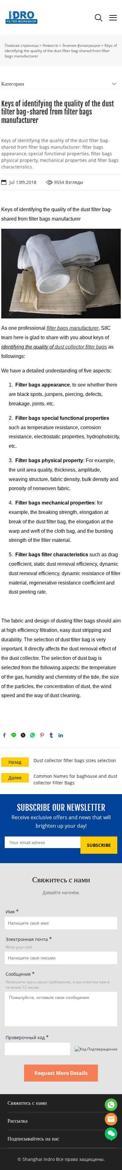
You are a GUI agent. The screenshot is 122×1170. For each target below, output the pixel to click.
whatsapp (32, 735)
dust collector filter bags (81, 347)
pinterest (42, 735)
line (14, 735)
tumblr (51, 735)
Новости (50, 45)
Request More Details (61, 1073)
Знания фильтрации (81, 45)
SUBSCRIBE (99, 845)
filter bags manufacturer (73, 328)
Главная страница (21, 45)
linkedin (61, 735)
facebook (4, 735)
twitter (23, 735)
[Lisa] (111, 1104)
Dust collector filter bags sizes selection (74, 760)
